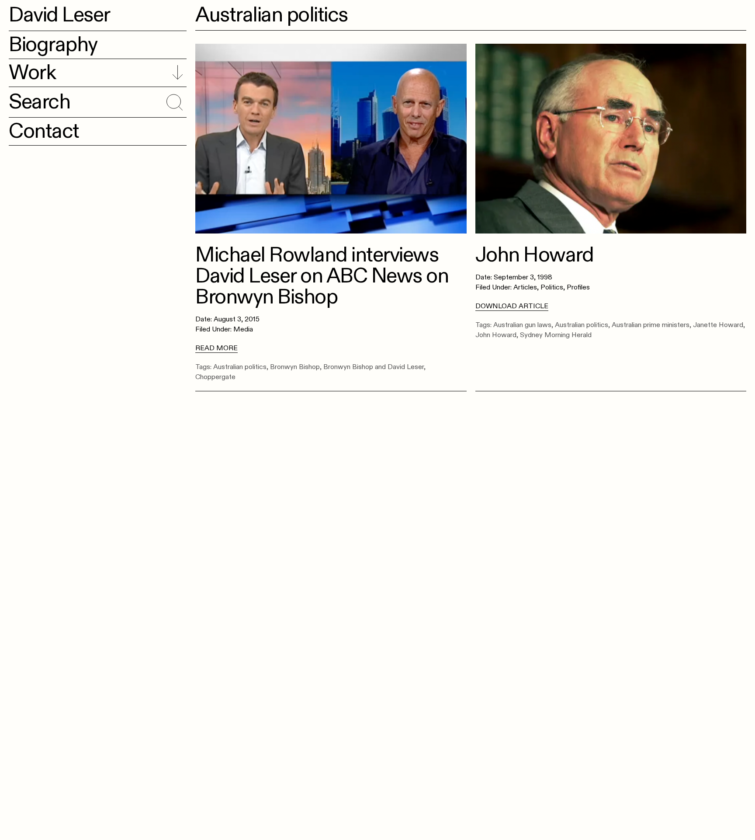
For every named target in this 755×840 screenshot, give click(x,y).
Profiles (578, 287)
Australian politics (240, 366)
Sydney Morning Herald (556, 335)
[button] (173, 100)
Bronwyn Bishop (295, 366)
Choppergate (215, 377)
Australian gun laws (522, 325)
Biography (53, 44)
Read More (216, 348)
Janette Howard (718, 325)
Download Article (511, 306)
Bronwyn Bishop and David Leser (373, 366)
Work (32, 72)
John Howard (495, 335)
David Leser (59, 15)
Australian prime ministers (650, 325)
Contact (44, 131)
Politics (551, 287)
